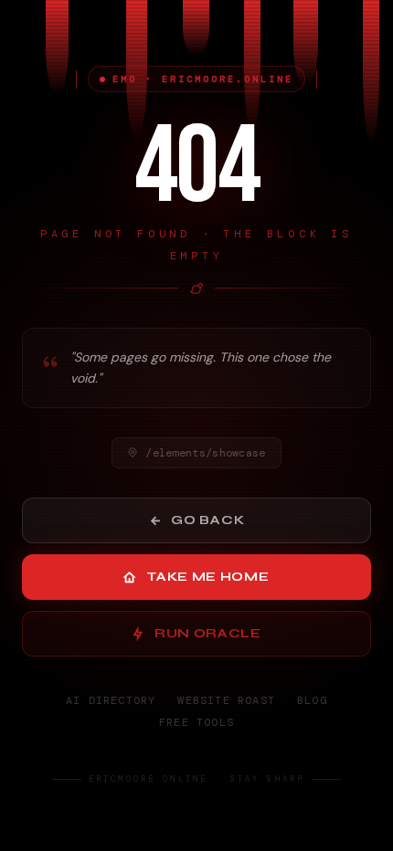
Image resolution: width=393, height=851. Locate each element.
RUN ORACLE (207, 633)
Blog (312, 700)
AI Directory (110, 700)
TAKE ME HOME (207, 576)
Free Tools (196, 722)
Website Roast (226, 700)
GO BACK (207, 520)
